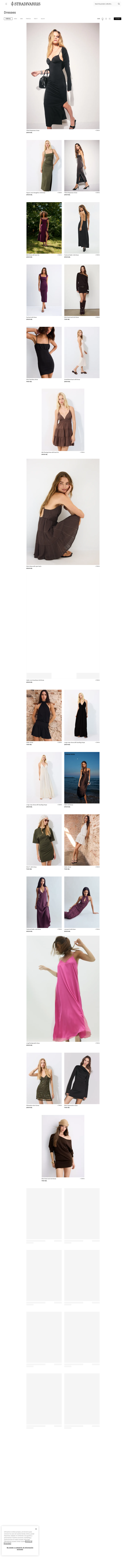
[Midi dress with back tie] (44, 228)
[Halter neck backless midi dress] (63, 626)
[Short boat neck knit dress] (82, 290)
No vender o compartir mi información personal (20, 1548)
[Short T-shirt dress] (44, 840)
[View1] (102, 19)
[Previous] (28, 24)
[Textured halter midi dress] (82, 228)
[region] (20, 1540)
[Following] (30, 24)
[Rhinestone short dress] (44, 1078)
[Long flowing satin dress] (63, 989)
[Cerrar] (36, 1529)
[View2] (106, 19)
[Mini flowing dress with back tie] (63, 420)
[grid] (63, 78)
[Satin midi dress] (82, 777)
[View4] (109, 19)
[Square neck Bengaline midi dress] (44, 165)
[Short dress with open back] (63, 512)
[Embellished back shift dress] (82, 352)
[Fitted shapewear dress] (63, 76)
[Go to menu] (6, 4)
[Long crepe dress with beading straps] (82, 715)
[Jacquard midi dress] (82, 902)
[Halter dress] (44, 715)
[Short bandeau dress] (44, 352)
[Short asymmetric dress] (82, 1078)
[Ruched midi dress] (44, 290)
